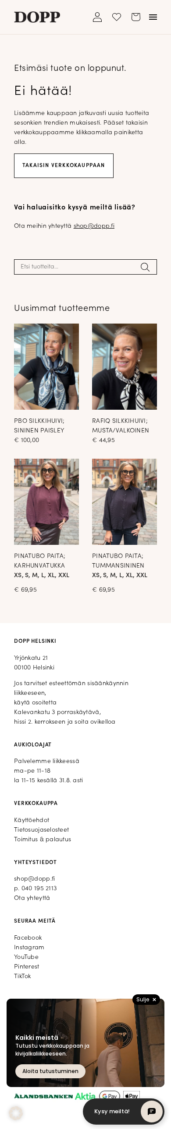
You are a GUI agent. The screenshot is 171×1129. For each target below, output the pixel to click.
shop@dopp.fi (94, 226)
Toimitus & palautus (42, 839)
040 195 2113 (39, 888)
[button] (16, 1113)
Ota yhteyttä (32, 898)
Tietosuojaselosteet (41, 830)
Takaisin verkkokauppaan (63, 165)
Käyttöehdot (31, 820)
